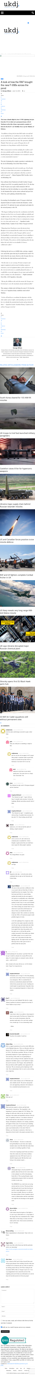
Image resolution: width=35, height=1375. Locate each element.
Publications (8, 1370)
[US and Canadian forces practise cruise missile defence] (17, 522)
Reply (7, 737)
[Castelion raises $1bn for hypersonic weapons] (17, 451)
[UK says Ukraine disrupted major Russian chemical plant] (17, 629)
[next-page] (1, 723)
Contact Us (26, 1370)
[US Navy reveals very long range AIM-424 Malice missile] (17, 593)
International (11, 1368)
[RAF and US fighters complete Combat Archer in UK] (17, 558)
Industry (14, 1370)
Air (5, 53)
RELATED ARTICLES (8, 365)
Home (2, 53)
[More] (17, 116)
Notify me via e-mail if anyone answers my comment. (16, 1327)
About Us (20, 1370)
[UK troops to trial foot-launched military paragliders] (17, 416)
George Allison (7, 91)
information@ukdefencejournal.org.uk (17, 1363)
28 (24, 91)
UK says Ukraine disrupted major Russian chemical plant (14, 647)
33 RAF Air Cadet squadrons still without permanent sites (14, 718)
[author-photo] (17, 342)
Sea (21, 1368)
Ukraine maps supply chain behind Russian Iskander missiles (15, 505)
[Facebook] (1, 1365)
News (6, 1368)
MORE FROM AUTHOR (24, 365)
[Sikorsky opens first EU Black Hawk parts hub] (17, 664)
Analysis (28, 1368)
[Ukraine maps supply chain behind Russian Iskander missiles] (17, 487)
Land (17, 1368)
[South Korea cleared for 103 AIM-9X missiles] (17, 380)
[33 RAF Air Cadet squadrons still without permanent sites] (17, 700)
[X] (17, 359)
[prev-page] (0, 723)
